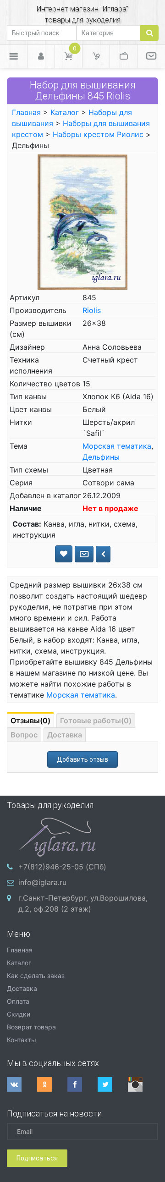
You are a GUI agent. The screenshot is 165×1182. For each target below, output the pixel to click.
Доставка (64, 734)
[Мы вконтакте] (22, 1084)
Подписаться (37, 1158)
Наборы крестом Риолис (98, 134)
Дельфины (101, 457)
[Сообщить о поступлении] (84, 554)
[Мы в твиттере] (113, 1084)
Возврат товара (31, 1027)
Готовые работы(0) (96, 720)
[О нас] (151, 56)
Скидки (18, 1014)
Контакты (21, 1040)
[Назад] (103, 554)
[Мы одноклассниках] (52, 1084)
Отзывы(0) (30, 720)
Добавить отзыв (82, 759)
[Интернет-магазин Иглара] (57, 836)
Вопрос (24, 734)
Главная (26, 112)
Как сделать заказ (36, 975)
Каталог (64, 112)
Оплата (18, 1001)
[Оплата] (123, 56)
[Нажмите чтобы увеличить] (82, 221)
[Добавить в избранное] (63, 553)
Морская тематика (116, 446)
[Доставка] (96, 56)
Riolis (91, 310)
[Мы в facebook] (82, 1084)
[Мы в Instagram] (143, 1084)
